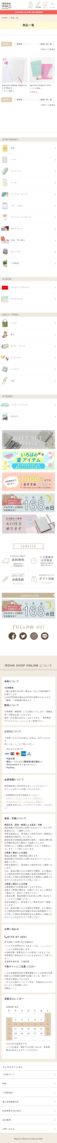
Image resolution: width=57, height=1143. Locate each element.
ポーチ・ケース (18, 346)
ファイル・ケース (19, 194)
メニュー (52, 7)
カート (46, 7)
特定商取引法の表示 (11, 1111)
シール (14, 182)
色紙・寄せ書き (18, 240)
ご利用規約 (7, 1092)
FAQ (4, 1083)
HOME (5, 18)
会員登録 (38, 7)
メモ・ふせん (17, 205)
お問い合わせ (8, 1129)
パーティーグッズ (19, 405)
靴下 (13, 334)
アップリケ (16, 357)
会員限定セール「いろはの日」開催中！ (25, 801)
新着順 (19, 44)
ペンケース (16, 171)
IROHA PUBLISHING (32, 1139)
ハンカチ (15, 369)
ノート (14, 159)
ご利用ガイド (8, 1074)
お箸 (13, 380)
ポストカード (17, 228)
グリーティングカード (21, 217)
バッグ (14, 323)
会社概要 (6, 1120)
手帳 (13, 148)
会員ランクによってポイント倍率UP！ (24, 798)
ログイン (30, 7)
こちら (16, 744)
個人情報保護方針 (10, 1102)
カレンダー (16, 251)
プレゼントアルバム (20, 287)
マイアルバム (17, 299)
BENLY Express (21, 721)
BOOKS (14, 416)
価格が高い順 (46, 44)
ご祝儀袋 (15, 263)
